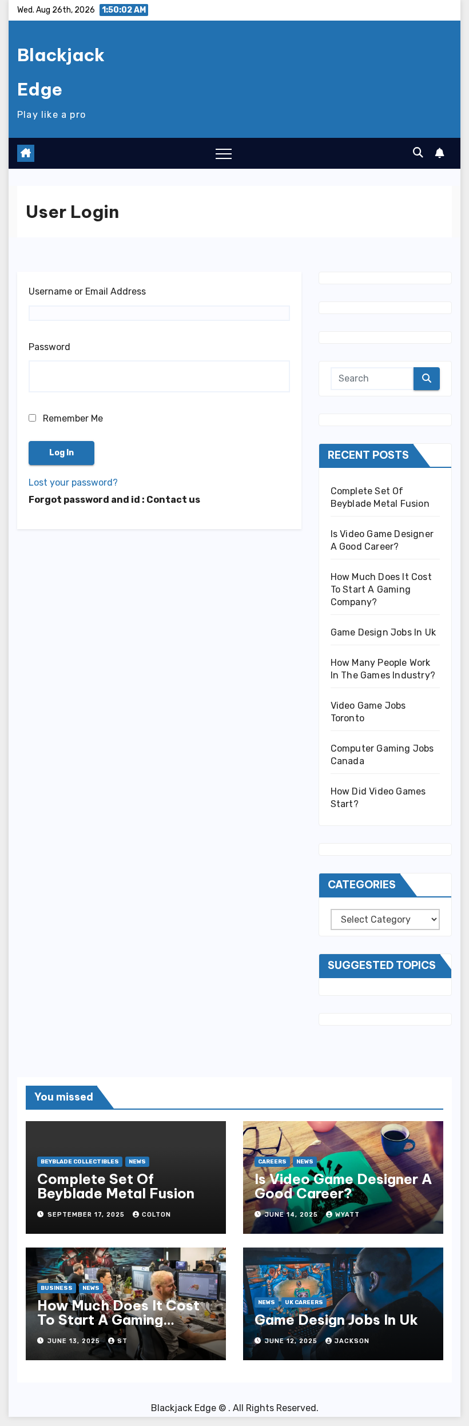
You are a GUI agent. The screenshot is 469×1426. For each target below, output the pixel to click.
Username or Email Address (87, 291)
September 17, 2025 (87, 1214)
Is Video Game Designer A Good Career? (343, 1186)
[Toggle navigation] (223, 153)
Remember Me (72, 418)
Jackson (352, 1341)
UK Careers (304, 1302)
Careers (272, 1161)
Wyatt (347, 1214)
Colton (156, 1214)
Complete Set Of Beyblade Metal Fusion (115, 1186)
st (122, 1341)
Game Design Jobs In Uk (383, 632)
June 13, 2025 (74, 1341)
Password (49, 346)
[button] (418, 152)
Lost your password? (73, 482)
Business (57, 1288)
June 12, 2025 (292, 1341)
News (137, 1161)
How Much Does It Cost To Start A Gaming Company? (381, 589)
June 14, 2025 (292, 1214)
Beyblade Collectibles (80, 1161)
